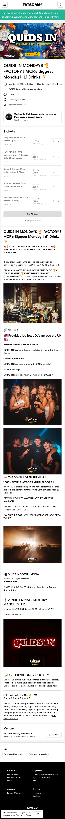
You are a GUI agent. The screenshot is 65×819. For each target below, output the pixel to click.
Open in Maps (54, 735)
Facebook (36, 796)
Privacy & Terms (14, 793)
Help (34, 780)
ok (37, 814)
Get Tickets (32, 214)
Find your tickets (14, 777)
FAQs (9, 780)
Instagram (36, 793)
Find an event (12, 774)
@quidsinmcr (22, 578)
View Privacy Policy (23, 815)
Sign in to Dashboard (41, 777)
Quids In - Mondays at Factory (41, 587)
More (5, 144)
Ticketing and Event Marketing (45, 774)
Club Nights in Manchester (40, 754)
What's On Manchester (13, 754)
